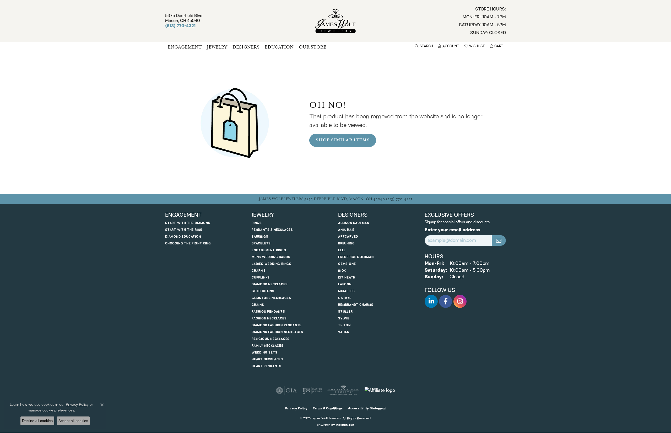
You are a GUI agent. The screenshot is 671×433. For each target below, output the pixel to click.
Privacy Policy (296, 408)
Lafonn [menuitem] (344, 284)
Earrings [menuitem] (260, 236)
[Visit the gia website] (286, 390)
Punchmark (345, 425)
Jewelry (217, 47)
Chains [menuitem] (258, 305)
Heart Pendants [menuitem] (267, 366)
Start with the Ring (184, 230)
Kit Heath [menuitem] (346, 277)
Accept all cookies (73, 421)
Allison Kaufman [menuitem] (353, 223)
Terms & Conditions (328, 408)
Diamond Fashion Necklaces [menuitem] (277, 332)
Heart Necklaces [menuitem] (267, 359)
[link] (482, 21)
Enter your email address (452, 230)
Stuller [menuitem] (345, 311)
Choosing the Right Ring (188, 243)
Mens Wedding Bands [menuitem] (271, 257)
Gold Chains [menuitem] (263, 291)
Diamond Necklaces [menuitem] (270, 284)
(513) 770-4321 (399, 199)
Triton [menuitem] (344, 325)
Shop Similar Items (343, 140)
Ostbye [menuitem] (344, 298)
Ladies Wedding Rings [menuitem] (271, 264)
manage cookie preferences (51, 410)
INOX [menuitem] (342, 271)
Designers (245, 47)
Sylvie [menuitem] (343, 318)
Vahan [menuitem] (343, 332)
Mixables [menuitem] (346, 291)
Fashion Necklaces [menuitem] (269, 318)
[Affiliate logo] (380, 390)
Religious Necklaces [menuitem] (271, 339)
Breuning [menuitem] (346, 243)
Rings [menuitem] (257, 223)
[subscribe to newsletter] (499, 240)
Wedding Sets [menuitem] (265, 352)
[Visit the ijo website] (312, 390)
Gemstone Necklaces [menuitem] (271, 298)
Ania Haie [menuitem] (346, 230)
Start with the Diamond (187, 223)
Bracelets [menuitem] (261, 243)
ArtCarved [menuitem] (348, 236)
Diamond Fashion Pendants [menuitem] (277, 325)
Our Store (312, 47)
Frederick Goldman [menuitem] (356, 257)
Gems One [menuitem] (347, 264)
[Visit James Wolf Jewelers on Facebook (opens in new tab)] (445, 301)
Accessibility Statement (367, 408)
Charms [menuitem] (259, 271)
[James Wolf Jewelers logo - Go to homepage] (335, 21)
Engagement (185, 47)
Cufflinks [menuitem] (261, 277)
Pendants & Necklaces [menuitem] (272, 230)
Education (279, 47)
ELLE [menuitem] (342, 250)
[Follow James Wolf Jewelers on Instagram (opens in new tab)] (460, 301)
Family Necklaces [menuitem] (268, 346)
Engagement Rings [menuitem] (269, 250)
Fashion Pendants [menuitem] (268, 311)
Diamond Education (183, 236)
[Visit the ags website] (343, 390)
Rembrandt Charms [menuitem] (356, 305)
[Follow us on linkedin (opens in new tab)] (431, 301)
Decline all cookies (37, 421)
